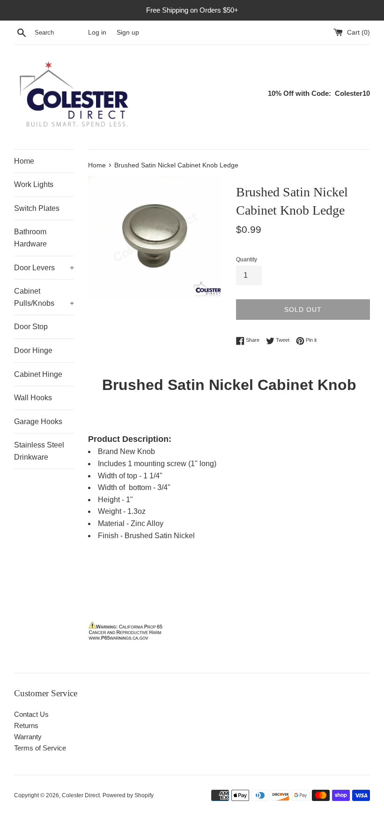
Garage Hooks (38, 422)
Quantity (246, 259)
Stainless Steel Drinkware (39, 451)
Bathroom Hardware (30, 238)
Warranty (28, 737)
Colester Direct (81, 795)
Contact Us (31, 714)
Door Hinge (33, 350)
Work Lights (33, 184)
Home (24, 161)
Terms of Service (40, 748)
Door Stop (31, 327)
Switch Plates (36, 208)
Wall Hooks (33, 398)
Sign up (128, 32)
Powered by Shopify (128, 795)
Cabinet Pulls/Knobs (44, 297)
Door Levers (44, 268)
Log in (97, 32)
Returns (26, 725)
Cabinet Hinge (38, 374)
